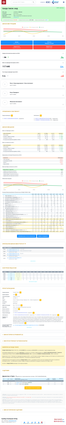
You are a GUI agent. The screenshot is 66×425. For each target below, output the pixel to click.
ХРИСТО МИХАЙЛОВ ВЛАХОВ (11, 118)
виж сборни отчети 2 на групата (33, 387)
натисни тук (16, 17)
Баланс (16, 43)
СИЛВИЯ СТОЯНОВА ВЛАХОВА (42, 120)
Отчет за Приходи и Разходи (49, 42)
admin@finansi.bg (12, 420)
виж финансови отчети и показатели (26, 236)
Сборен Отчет (17, 47)
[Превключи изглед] (64, 12)
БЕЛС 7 (17, 384)
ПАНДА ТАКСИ (19, 382)
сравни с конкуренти (43, 236)
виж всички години (33, 281)
